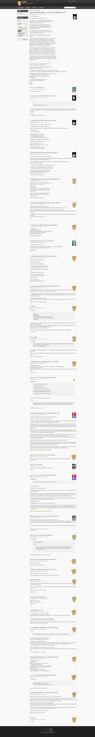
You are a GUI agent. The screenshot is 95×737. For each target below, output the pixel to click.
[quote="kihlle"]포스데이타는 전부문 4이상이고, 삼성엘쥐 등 (43, 475)
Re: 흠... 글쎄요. (33, 337)
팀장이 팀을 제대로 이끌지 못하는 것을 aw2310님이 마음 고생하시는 (44, 516)
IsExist (33, 257)
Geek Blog (28, 7)
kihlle (33, 466)
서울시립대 (51, 728)
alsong (33, 629)
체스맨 (33, 180)
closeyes (33, 89)
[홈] (19, 3)
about (69, 1)
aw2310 (33, 14)
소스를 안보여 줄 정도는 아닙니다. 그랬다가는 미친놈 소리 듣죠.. (43, 120)
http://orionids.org (39, 197)
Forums (32, 10)
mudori (33, 719)
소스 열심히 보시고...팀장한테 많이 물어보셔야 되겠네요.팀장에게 (43, 225)
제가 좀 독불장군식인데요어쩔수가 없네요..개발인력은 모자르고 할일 (44, 657)
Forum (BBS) (21, 7)
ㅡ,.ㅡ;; (33, 204)
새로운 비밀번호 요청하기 (23, 28)
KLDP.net (41, 7)
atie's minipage (33, 530)
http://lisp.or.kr (33, 449)
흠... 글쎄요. (32, 306)
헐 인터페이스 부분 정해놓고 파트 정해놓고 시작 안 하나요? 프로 (43, 569)
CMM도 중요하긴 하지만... (35, 579)
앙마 (33, 97)
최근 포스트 (21, 13)
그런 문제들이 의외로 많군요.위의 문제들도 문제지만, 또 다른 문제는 (44, 361)
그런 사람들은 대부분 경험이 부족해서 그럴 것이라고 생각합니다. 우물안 (45, 413)
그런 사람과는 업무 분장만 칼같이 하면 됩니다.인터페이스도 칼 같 (43, 256)
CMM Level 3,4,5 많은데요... (36, 464)
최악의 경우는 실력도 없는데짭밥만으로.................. (41, 597)
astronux (34, 363)
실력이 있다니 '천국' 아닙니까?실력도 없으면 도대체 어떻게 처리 (43, 559)
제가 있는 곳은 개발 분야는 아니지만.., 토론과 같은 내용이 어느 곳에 (44, 692)
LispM (33, 414)
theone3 (33, 226)
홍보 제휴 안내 (25, 39)
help (76, 1)
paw (33, 307)
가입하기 (20, 27)
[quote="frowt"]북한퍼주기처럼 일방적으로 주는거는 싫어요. (43, 675)
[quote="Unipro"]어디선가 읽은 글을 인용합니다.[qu (42, 535)
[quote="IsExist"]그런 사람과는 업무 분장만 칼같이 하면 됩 (43, 377)
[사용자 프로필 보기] (75, 18)
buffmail (33, 536)
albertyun (34, 598)
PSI (33, 694)
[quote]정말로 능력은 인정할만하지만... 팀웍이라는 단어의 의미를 (44, 627)
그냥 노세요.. (33, 717)
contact (73, 1)
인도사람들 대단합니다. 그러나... (37, 610)
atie (33, 517)
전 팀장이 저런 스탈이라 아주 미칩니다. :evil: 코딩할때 (41, 241)
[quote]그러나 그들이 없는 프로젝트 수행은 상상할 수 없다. (42, 96)
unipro (33, 379)
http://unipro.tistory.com (39, 408)
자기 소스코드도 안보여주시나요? (37, 87)
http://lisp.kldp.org (40, 449)
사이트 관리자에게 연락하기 (50, 732)
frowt (33, 658)
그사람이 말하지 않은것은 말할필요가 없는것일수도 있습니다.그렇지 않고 (45, 203)
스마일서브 (51, 730)
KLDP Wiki (34, 7)
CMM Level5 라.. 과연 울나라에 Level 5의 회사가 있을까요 (42, 455)
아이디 (19, 20)
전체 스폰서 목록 (42, 732)
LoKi (33, 287)
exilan (33, 581)
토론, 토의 (37, 10)
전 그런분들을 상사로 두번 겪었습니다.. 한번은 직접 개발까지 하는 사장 (44, 286)
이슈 (35, 10)
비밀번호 (19, 23)
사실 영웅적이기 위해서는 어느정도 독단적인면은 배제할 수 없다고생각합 (45, 179)
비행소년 (33, 242)
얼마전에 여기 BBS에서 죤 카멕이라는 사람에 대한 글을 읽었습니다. (44, 152)
